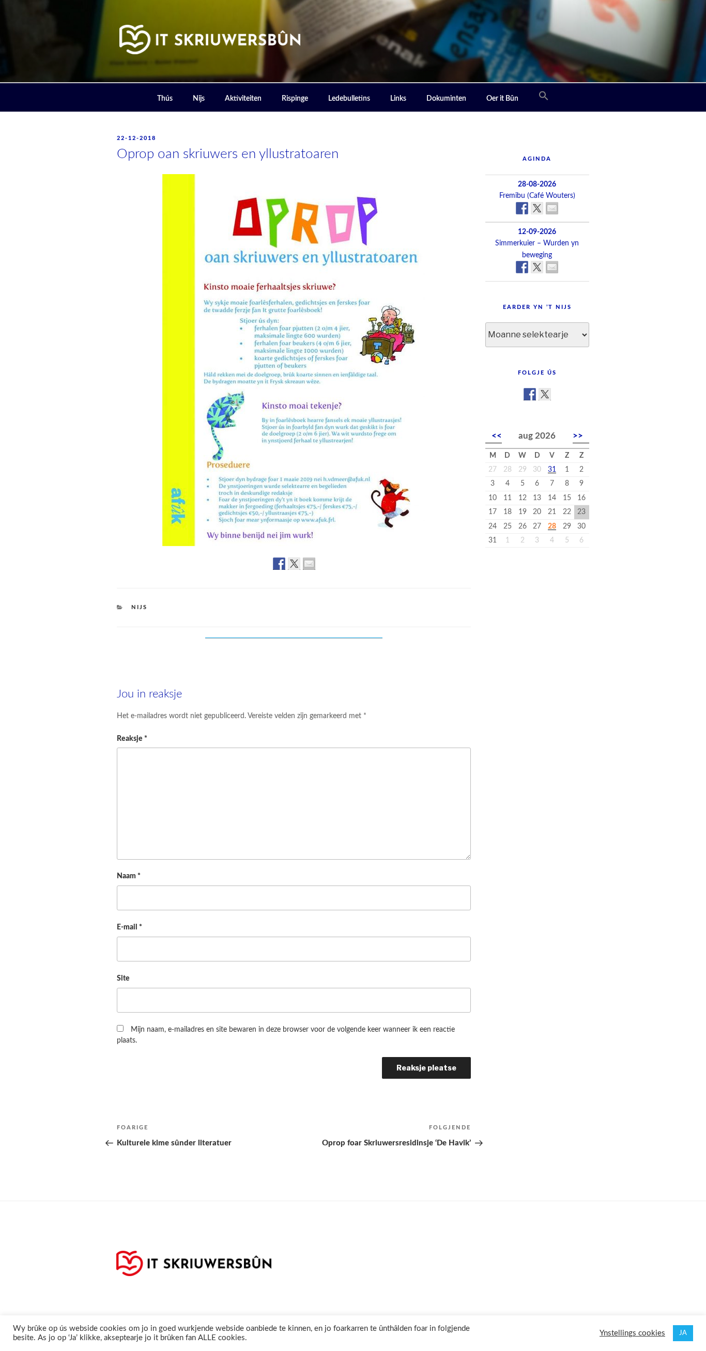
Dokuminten (446, 98)
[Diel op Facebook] (279, 563)
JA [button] (683, 1333)
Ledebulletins (349, 98)
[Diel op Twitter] (294, 563)
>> (578, 435)
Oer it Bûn (502, 98)
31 (552, 469)
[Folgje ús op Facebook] (530, 394)
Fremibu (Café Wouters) (537, 195)
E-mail (129, 927)
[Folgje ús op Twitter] (545, 394)
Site (123, 978)
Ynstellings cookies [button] (632, 1333)
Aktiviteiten (243, 98)
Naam (129, 876)
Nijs (199, 98)
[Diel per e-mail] (309, 563)
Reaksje (132, 738)
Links (398, 98)
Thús (165, 98)
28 (552, 526)
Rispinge (295, 98)
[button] (544, 96)
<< (497, 435)
